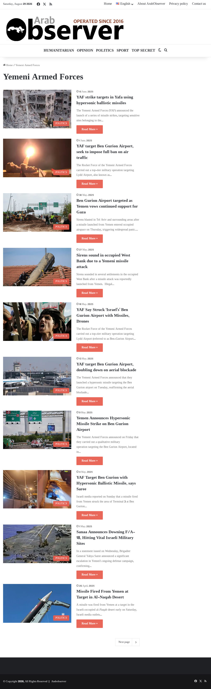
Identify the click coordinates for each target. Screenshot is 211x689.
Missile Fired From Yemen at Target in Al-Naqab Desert (102, 594)
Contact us (199, 4)
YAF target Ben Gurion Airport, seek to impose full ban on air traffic (105, 152)
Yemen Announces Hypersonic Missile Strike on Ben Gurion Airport (103, 424)
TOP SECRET (143, 51)
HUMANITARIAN (59, 51)
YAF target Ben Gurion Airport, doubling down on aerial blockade (106, 367)
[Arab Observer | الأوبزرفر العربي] (65, 27)
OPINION (85, 51)
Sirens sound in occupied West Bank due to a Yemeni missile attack (103, 261)
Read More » (90, 129)
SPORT (123, 51)
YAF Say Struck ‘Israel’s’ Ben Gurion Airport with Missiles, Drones (102, 316)
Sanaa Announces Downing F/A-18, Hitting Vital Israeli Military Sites (105, 538)
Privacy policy (178, 4)
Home (108, 4)
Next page (124, 642)
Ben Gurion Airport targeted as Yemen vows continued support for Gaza (107, 206)
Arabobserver (58, 681)
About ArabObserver (151, 4)
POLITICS (105, 51)
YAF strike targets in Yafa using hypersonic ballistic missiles (104, 100)
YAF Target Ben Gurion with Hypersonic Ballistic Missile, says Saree (106, 483)
